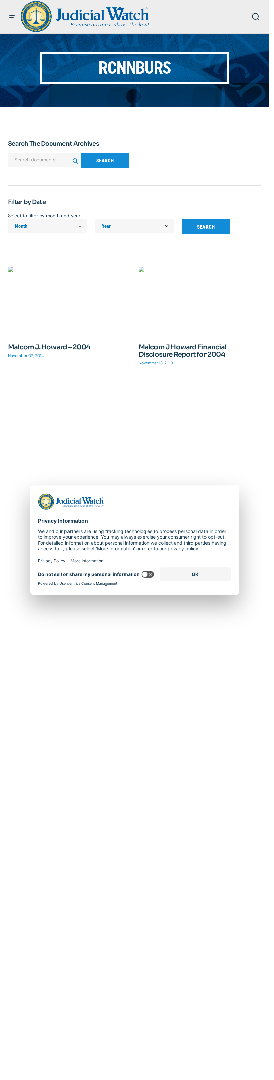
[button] (12, 17)
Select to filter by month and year (44, 216)
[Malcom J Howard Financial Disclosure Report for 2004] (200, 301)
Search (105, 160)
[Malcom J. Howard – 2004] (69, 301)
